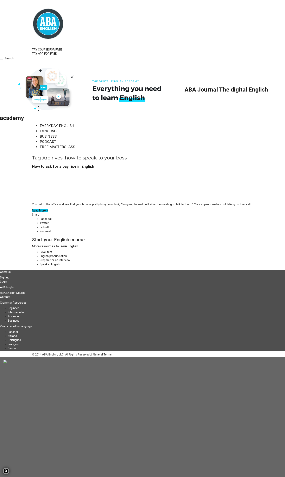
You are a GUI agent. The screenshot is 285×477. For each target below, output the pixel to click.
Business (13, 320)
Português (14, 340)
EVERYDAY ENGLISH (57, 125)
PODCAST (48, 141)
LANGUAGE (49, 131)
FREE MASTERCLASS (57, 147)
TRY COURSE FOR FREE (47, 49)
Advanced (14, 316)
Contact (5, 297)
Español (13, 332)
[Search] (1, 59)
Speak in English (50, 264)
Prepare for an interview (55, 260)
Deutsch (13, 348)
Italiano (12, 336)
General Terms (102, 354)
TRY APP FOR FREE (44, 53)
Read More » (40, 210)
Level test (46, 252)
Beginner (13, 308)
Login (3, 281)
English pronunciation (53, 256)
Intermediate (16, 312)
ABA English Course (12, 293)
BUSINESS (48, 136)
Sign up (4, 277)
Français (13, 344)
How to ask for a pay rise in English (63, 166)
